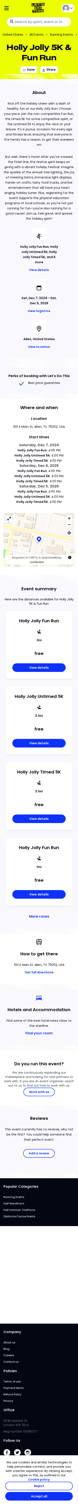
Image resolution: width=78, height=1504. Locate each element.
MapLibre (18, 557)
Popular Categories (20, 1186)
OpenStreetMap (51, 557)
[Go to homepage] (38, 8)
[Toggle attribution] (69, 557)
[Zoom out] (69, 524)
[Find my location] (69, 533)
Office (9, 1410)
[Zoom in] (69, 518)
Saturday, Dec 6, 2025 (39, 465)
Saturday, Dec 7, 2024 (39, 445)
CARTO (32, 557)
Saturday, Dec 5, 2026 (39, 486)
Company (12, 1331)
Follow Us (11, 1440)
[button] (39, 539)
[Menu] (15, 8)
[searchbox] (39, 22)
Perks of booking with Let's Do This (39, 375)
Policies (10, 1371)
